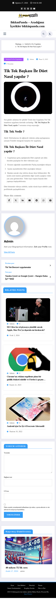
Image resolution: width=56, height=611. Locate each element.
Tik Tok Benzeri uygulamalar (18, 267)
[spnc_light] (50, 33)
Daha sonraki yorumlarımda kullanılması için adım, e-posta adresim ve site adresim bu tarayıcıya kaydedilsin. (27, 508)
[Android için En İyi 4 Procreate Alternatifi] (28, 409)
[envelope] (29, 200)
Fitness (40, 585)
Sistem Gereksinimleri (44, 539)
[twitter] (15, 200)
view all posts (9, 252)
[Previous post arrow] (50, 265)
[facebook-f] (22, 8)
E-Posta (6, 491)
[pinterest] (36, 200)
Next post (8, 272)
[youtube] (34, 8)
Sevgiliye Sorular (29, 588)
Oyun (12, 585)
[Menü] (5, 34)
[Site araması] (43, 34)
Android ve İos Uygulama (14, 59)
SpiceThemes (28, 593)
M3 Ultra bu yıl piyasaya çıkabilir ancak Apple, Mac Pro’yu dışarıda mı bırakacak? (26, 328)
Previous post (9, 263)
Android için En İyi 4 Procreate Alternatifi (25, 426)
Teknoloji (32, 585)
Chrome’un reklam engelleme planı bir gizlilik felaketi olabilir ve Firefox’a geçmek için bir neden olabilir (26, 378)
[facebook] (9, 200)
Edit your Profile (40, 247)
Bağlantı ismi (8, 477)
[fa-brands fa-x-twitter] (25, 8)
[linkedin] (22, 200)
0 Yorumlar (10, 64)
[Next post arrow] (50, 277)
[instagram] (31, 8)
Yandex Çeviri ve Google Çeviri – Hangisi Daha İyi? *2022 (26, 277)
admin (32, 59)
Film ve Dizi (41, 588)
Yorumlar (7, 453)
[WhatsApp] (43, 200)
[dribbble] (28, 8)
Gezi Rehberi (21, 585)
